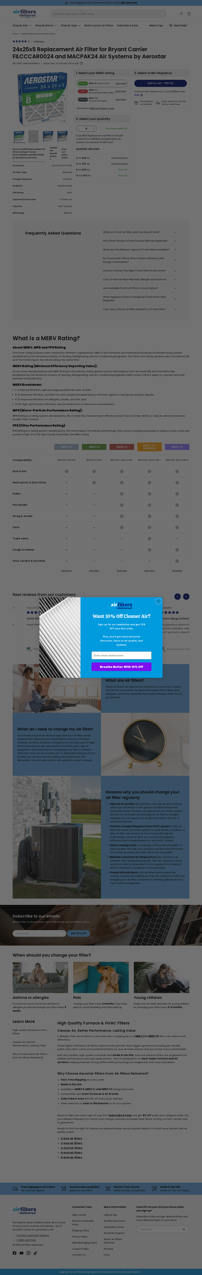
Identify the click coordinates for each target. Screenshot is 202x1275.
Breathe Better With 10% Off (121, 666)
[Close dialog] (158, 601)
